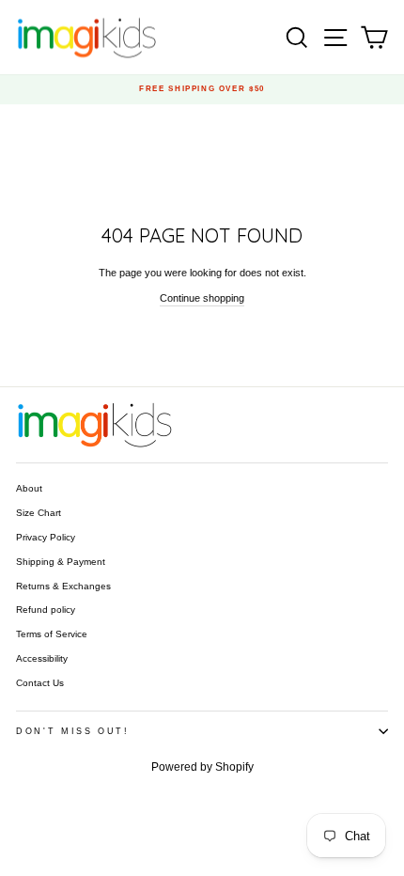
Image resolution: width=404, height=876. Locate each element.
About (29, 488)
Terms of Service (51, 634)
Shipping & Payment (60, 561)
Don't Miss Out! (73, 731)
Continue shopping (202, 298)
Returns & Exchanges (63, 586)
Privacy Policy (45, 537)
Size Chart (38, 513)
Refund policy (45, 609)
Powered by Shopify (202, 767)
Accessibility (42, 658)
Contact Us (40, 683)
